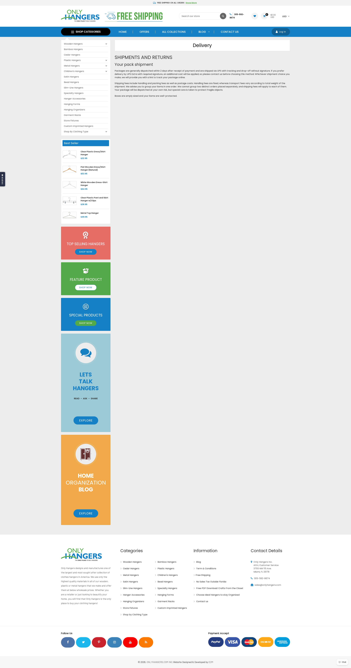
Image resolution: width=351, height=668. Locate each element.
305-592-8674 (262, 578)
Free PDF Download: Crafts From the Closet (219, 588)
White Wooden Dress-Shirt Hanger (94, 184)
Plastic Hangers (72, 60)
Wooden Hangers (73, 43)
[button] (2, 179)
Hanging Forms (72, 104)
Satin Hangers (71, 76)
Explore (86, 420)
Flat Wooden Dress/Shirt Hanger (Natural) (93, 168)
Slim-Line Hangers (73, 87)
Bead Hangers (71, 82)
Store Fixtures (71, 120)
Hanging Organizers (74, 109)
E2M (211, 661)
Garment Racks (72, 115)
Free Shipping (203, 575)
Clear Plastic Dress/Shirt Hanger (93, 153)
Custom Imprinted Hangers (78, 126)
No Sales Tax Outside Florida (211, 581)
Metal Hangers (72, 65)
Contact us (202, 601)
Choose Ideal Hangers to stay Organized (218, 594)
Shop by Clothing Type (76, 131)
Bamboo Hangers (73, 49)
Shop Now (85, 251)
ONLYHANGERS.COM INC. (160, 661)
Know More (191, 2)
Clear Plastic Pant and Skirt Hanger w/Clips (94, 199)
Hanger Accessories (74, 98)
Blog (198, 562)
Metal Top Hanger (90, 213)
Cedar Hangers (72, 54)
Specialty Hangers (73, 93)
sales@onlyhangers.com (268, 585)
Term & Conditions (206, 568)
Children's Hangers (74, 71)
